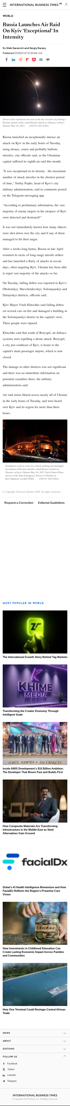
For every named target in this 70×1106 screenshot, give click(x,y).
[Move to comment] (48, 59)
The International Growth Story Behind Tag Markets (35, 657)
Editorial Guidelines (51, 502)
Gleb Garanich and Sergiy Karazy (26, 48)
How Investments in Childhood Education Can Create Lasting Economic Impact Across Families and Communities (33, 952)
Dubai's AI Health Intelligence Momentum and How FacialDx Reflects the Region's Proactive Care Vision (34, 891)
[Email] (41, 59)
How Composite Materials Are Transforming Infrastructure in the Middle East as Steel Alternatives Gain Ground (30, 830)
